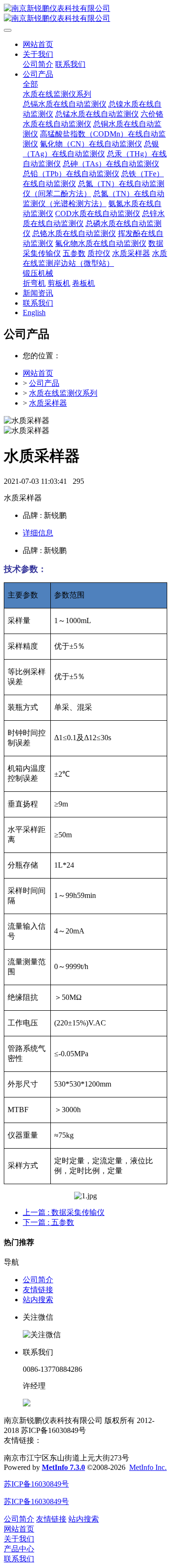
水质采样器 (48, 403)
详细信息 (38, 533)
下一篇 (48, 1222)
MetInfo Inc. (148, 1467)
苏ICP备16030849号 (36, 1484)
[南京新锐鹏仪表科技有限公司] (85, 14)
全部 (30, 84)
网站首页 (38, 44)
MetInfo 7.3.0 (63, 1467)
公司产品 (44, 383)
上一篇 (63, 1212)
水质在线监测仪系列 (63, 393)
